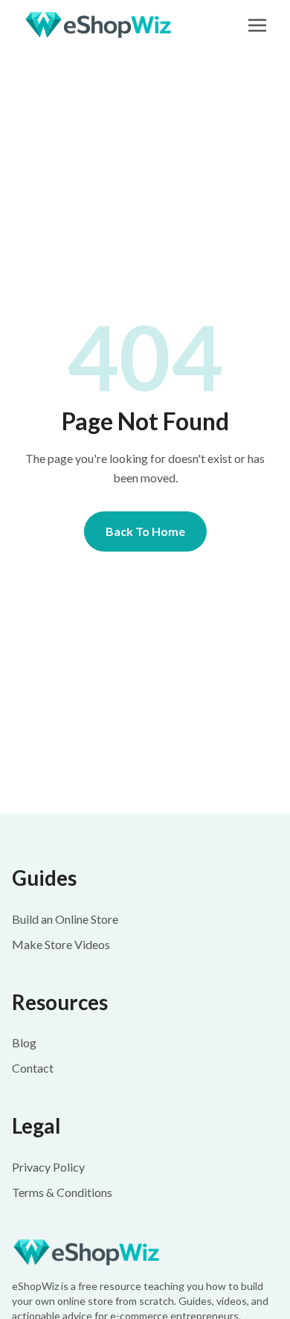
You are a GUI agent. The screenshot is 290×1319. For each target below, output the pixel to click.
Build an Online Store (65, 919)
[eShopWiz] (145, 1252)
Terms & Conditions (62, 1192)
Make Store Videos (61, 944)
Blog (24, 1042)
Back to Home (145, 531)
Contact (33, 1068)
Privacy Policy (48, 1167)
